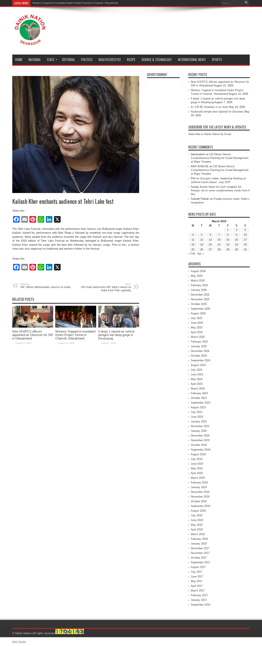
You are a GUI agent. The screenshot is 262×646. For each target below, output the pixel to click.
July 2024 (196, 369)
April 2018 (197, 529)
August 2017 (198, 567)
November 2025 (200, 299)
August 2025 (198, 313)
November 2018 (200, 496)
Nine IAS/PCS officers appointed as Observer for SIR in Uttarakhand (32, 335)
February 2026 (199, 285)
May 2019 (196, 468)
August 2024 (198, 365)
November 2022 (200, 426)
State (50, 59)
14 (219, 239)
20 (210, 244)
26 (201, 249)
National (34, 59)
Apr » (200, 253)
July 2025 (196, 318)
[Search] (247, 3)
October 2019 (199, 444)
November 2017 (200, 553)
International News (192, 59)
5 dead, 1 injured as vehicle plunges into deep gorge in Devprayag (116, 335)
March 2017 (198, 590)
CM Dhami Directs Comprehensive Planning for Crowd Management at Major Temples (219, 158)
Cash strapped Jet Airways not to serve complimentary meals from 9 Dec (220, 190)
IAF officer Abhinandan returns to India (45, 286)
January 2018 (199, 543)
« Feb (191, 253)
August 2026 (198, 271)
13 (210, 239)
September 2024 (200, 360)
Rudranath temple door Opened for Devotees (217, 111)
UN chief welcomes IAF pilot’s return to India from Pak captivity (106, 287)
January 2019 (199, 487)
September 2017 (200, 562)
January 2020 (199, 430)
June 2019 (197, 463)
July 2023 (196, 412)
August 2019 (198, 454)
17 (245, 239)
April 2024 (197, 383)
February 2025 (199, 341)
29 (227, 249)
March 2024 (198, 388)
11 (193, 239)
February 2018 (199, 538)
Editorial (68, 59)
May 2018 (196, 524)
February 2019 (199, 482)
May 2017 (196, 581)
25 (192, 249)
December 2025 (200, 294)
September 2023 (200, 402)
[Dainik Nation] (30, 42)
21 (219, 244)
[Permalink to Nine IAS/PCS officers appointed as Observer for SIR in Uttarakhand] (32, 326)
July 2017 (196, 571)
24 (245, 244)
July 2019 (196, 459)
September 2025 (200, 308)
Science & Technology (156, 59)
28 (219, 249)
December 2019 (200, 435)
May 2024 (196, 379)
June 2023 (197, 416)
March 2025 (198, 336)
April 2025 (197, 332)
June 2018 (197, 520)
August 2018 (198, 510)
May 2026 (196, 275)
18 (192, 244)
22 (227, 244)
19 (201, 244)
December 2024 (200, 351)
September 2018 (200, 506)
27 (210, 249)
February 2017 (199, 595)
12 (201, 239)
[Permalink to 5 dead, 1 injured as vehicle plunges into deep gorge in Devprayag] (118, 326)
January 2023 (199, 421)
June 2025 (197, 322)
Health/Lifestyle (109, 59)
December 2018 (200, 491)
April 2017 (197, 585)
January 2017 (199, 599)
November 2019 (200, 440)
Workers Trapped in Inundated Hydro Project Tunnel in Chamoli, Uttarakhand (75, 3)
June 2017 (197, 576)
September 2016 (200, 604)
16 (236, 239)
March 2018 (198, 534)
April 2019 (197, 473)
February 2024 (199, 393)
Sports (217, 59)
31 (245, 249)
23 (236, 244)
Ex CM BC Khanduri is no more (209, 106)
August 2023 (198, 407)
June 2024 (197, 374)
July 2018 (196, 515)
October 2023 (199, 397)
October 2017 (199, 557)
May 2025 (196, 327)
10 (245, 234)
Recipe (131, 59)
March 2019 (198, 477)
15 (227, 239)
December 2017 (200, 548)
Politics (86, 59)
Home (18, 59)
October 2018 (199, 501)
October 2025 (199, 304)
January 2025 (199, 346)
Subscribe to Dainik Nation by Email (209, 134)
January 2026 (199, 289)
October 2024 (199, 355)
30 (236, 249)
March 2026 (198, 280)
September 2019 (200, 449)
